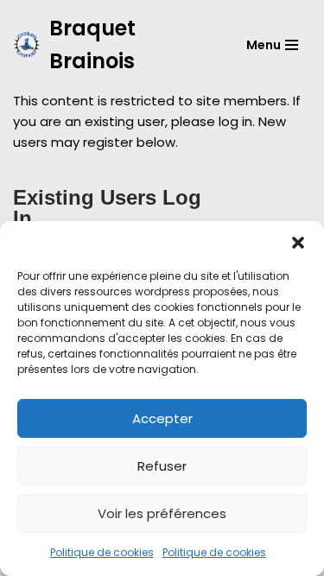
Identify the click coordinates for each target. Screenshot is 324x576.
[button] (298, 242)
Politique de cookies (102, 552)
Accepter (162, 418)
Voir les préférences (162, 513)
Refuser (162, 466)
